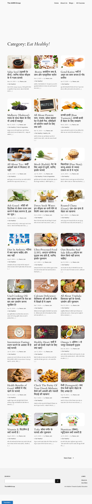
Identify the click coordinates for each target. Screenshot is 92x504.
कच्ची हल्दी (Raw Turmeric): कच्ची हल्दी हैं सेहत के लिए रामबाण (72, 118)
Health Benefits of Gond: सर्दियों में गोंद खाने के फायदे (17, 388)
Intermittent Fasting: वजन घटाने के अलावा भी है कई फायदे (19, 345)
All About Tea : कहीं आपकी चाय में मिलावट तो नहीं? (18, 167)
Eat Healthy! (12, 84)
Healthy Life (46, 133)
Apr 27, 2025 (64, 81)
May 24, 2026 (11, 81)
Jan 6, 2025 (64, 174)
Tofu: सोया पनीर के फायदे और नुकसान (43, 431)
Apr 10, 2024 (11, 308)
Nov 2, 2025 (37, 78)
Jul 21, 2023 (37, 436)
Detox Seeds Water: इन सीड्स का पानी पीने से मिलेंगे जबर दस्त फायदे (45, 208)
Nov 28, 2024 (11, 218)
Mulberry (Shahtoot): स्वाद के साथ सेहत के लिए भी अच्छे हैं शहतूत (19, 118)
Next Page (69, 458)
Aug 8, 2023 (11, 436)
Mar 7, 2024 (37, 305)
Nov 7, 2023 (37, 398)
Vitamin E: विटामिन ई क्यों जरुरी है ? (18, 431)
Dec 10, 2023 (11, 395)
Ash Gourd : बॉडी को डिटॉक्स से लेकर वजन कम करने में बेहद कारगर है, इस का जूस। (19, 210)
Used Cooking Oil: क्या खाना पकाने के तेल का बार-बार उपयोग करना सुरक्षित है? (19, 300)
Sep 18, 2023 (65, 395)
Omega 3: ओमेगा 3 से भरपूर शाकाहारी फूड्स (71, 344)
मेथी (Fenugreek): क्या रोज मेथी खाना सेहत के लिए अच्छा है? (72, 388)
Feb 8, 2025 (64, 124)
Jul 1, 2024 (37, 262)
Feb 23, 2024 (65, 305)
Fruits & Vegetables (22, 127)
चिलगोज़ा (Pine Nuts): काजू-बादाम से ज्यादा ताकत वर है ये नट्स (71, 167)
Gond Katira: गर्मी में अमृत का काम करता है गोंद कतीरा (72, 74)
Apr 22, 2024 (64, 262)
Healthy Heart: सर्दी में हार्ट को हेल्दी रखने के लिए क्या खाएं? (45, 345)
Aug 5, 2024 (11, 259)
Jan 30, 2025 (11, 174)
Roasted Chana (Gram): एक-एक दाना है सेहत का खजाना (72, 208)
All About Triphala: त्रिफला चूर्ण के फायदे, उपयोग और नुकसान (71, 298)
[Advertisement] (46, 20)
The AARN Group (14, 3)
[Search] (57, 481)
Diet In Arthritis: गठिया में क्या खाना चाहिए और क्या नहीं (19, 252)
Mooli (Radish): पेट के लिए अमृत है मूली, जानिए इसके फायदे (45, 167)
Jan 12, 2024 (38, 351)
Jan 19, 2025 (38, 174)
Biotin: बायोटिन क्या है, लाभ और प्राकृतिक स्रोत (45, 73)
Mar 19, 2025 (38, 130)
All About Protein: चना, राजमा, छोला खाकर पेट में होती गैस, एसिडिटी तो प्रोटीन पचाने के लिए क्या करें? (45, 121)
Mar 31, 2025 (11, 124)
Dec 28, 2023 (65, 348)
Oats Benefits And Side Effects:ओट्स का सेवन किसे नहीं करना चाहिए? (71, 254)
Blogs (71, 3)
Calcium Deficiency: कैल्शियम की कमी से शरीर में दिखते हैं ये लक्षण (45, 298)
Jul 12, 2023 (64, 436)
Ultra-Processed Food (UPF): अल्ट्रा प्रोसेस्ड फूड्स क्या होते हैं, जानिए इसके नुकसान (45, 254)
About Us (84, 480)
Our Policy (84, 482)
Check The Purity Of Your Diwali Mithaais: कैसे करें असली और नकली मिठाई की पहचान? (46, 390)
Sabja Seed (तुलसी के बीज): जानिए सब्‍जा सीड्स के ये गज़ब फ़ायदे (18, 74)
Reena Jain (23, 81)
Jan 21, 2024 (11, 351)
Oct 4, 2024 (37, 215)
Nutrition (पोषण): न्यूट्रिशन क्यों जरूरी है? (71, 431)
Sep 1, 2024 (64, 215)
